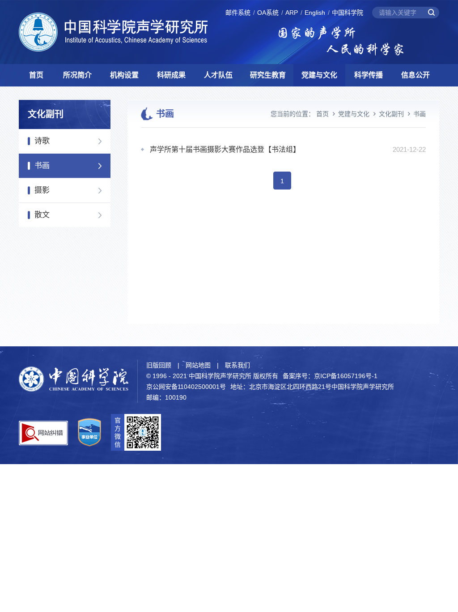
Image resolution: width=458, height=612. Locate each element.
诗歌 (42, 141)
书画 (42, 165)
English (315, 12)
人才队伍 (218, 75)
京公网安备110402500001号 (186, 386)
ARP (291, 12)
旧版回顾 (158, 365)
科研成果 (171, 75)
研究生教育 (268, 75)
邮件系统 (237, 12)
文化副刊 (391, 113)
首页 (36, 75)
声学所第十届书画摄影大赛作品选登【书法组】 (225, 149)
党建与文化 (319, 75)
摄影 (42, 190)
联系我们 (237, 365)
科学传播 (368, 75)
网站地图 (198, 365)
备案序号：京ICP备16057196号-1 (330, 375)
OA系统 (268, 12)
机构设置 (124, 75)
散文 (42, 215)
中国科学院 (347, 12)
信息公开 (415, 75)
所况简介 (77, 75)
